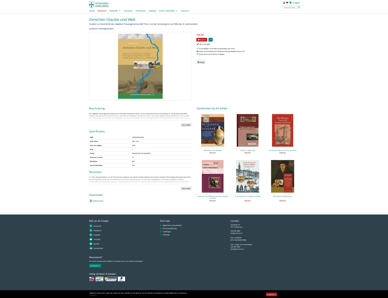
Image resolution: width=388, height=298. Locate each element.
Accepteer (270, 294)
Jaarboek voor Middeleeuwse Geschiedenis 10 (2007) (212, 197)
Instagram (97, 230)
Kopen (202, 39)
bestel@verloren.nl (237, 249)
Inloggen (296, 2)
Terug (202, 62)
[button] (119, 11)
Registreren (284, 3)
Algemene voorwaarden (172, 225)
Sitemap (166, 234)
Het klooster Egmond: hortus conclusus (283, 150)
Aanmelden (94, 265)
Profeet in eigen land (247, 150)
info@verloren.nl (236, 233)
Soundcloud (98, 248)
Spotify (96, 244)
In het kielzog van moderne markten (248, 196)
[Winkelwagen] (290, 2)
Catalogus (167, 231)
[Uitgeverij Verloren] (99, 4)
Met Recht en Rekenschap (282, 196)
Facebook (97, 226)
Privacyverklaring (170, 228)
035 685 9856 (235, 231)
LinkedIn (97, 235)
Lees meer (93, 295)
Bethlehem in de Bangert (213, 150)
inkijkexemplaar (98, 201)
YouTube (97, 239)
